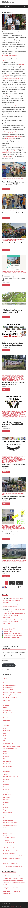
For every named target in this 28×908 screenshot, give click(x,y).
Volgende (19, 583)
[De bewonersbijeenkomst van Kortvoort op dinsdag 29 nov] (14, 329)
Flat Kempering (13, 371)
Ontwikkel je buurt (16, 562)
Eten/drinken (13, 525)
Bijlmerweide (6, 751)
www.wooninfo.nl (14, 122)
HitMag (19, 906)
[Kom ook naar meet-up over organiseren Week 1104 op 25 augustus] (14, 402)
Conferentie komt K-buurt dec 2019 (12, 856)
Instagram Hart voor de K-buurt (12, 635)
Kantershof (19, 374)
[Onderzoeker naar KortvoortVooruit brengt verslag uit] (14, 262)
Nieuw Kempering (16, 418)
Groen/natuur (5, 526)
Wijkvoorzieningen (9, 341)
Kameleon (13, 374)
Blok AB (3, 411)
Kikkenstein (15, 376)
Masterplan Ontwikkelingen (10, 697)
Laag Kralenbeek (13, 379)
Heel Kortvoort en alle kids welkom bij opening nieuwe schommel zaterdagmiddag (11, 569)
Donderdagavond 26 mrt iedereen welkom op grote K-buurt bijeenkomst (13, 600)
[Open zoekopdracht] (24, 6)
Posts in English (9, 845)
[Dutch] (3, 586)
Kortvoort (22, 179)
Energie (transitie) (8, 712)
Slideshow (5, 830)
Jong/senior (5, 527)
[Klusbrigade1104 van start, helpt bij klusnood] (14, 443)
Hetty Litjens (6, 613)
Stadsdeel (4, 564)
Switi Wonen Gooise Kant (10, 240)
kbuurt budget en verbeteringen (15, 375)
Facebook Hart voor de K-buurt (12, 633)
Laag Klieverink (17, 378)
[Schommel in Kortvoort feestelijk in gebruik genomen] (14, 484)
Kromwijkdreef (7, 804)
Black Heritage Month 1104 (10, 850)
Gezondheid (19, 525)
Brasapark (8, 411)
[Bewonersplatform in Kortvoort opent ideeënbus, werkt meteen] (14, 516)
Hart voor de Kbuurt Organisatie (11, 858)
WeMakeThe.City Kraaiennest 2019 (12, 866)
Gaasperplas (6, 771)
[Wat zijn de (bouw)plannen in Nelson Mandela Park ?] (14, 297)
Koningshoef (12, 377)
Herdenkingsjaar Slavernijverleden (12, 692)
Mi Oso (24, 272)
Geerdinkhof (6, 774)
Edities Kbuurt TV (9, 842)
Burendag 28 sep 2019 (9, 853)
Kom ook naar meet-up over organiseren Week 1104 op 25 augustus (12, 424)
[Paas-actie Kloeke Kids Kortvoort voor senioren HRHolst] (14, 169)
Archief (5, 835)
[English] (5, 586)
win (5, 715)
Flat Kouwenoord (6, 373)
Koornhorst (19, 377)
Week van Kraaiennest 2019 (10, 863)
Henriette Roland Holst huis (8, 178)
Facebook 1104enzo (9, 631)
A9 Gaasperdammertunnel (10, 748)
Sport (5, 529)
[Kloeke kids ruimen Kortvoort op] (14, 201)
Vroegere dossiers (7, 833)
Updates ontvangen (9, 665)
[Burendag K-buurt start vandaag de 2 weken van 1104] (14, 362)
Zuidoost (5, 827)
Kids (10, 179)
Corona (5, 707)
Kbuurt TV (4, 376)
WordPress (13, 906)
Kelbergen (9, 376)
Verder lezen (5, 189)
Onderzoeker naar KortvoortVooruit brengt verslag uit (13, 278)
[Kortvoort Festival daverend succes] (14, 230)
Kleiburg (21, 376)
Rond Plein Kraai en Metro (10, 822)
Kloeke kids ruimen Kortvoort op (13, 213)
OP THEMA (6, 705)
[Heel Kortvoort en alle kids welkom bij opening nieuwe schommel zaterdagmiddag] (14, 551)
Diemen (21, 411)
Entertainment (6, 700)
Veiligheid (10, 529)
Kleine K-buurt (15, 179)
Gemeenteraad (6, 703)
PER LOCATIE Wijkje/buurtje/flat (11, 746)
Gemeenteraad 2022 (9, 837)
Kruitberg (10, 378)
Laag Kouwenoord (14, 417)
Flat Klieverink (21, 371)
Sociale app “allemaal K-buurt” (12, 637)
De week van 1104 (6, 239)
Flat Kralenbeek (15, 373)
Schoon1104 (6, 730)
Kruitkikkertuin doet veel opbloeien (12, 875)
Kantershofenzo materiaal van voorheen (13, 861)
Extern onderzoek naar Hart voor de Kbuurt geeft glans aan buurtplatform (14, 615)
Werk (4, 741)
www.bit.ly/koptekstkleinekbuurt (9, 151)
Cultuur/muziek (5, 525)
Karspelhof (4, 375)
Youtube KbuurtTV (9, 629)
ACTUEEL (4, 338)
